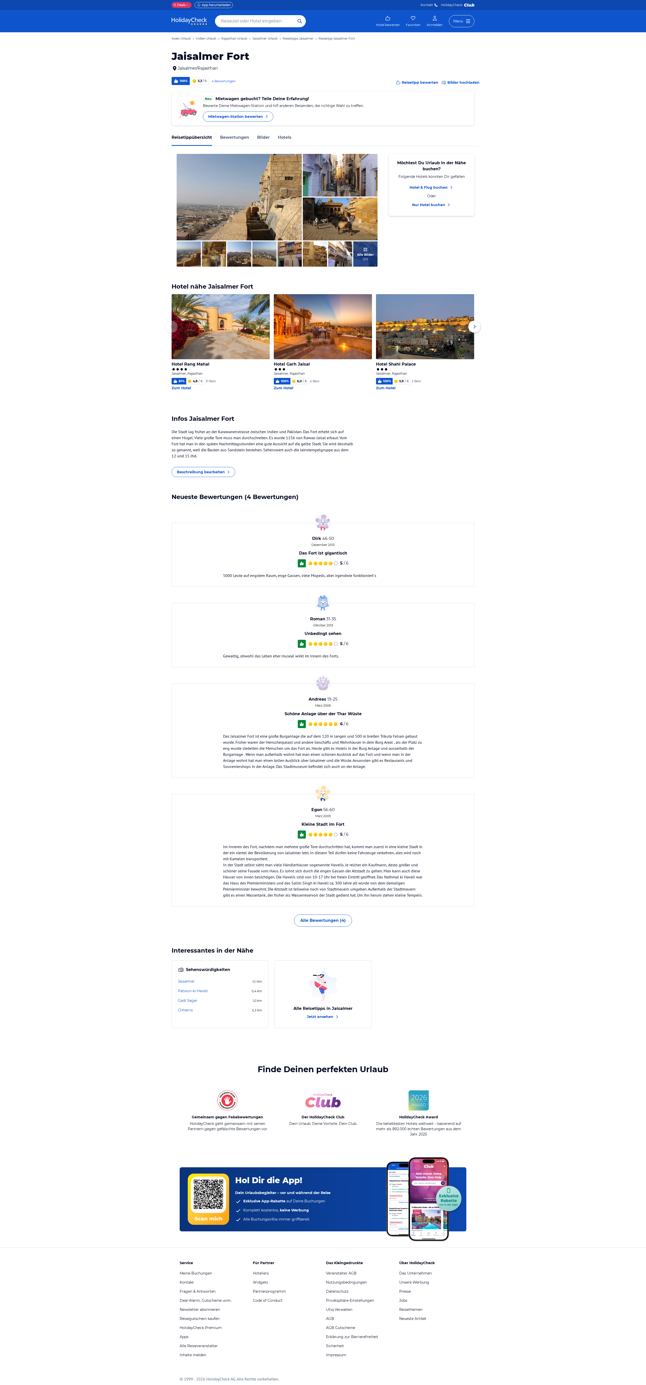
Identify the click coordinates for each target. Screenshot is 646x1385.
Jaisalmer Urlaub (265, 38)
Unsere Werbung (414, 1282)
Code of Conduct (268, 1300)
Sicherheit (335, 1346)
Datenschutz (337, 1291)
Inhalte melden (193, 1355)
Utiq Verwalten (339, 1309)
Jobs (403, 1300)
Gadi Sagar (187, 1000)
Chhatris (185, 1010)
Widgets (260, 1282)
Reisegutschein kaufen (200, 1318)
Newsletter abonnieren (200, 1309)
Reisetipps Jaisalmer (298, 38)
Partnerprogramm (269, 1291)
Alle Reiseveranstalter (199, 1346)
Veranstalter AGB (341, 1273)
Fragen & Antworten (198, 1291)
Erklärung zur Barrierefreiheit (352, 1337)
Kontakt (427, 5)
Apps (184, 1337)
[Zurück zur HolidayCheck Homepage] (189, 21)
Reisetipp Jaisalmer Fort (336, 38)
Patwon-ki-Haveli (193, 991)
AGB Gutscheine (340, 1327)
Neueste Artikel (412, 1318)
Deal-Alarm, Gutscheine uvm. (205, 1300)
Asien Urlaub (181, 38)
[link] (388, 21)
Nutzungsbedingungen (346, 1282)
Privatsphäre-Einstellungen (350, 1300)
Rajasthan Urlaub (234, 38)
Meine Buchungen (196, 1273)
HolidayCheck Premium (201, 1327)
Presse (405, 1291)
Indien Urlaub (206, 38)
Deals (179, 5)
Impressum (336, 1355)
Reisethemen (410, 1309)
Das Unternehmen (415, 1273)
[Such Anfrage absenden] (300, 21)
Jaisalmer (186, 981)
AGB (330, 1318)
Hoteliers (261, 1273)
